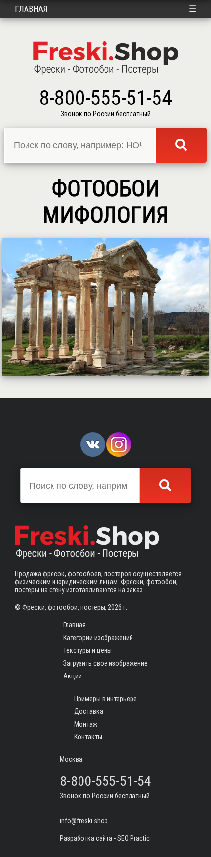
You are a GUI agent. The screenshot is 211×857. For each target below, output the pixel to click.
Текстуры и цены (87, 650)
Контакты (88, 737)
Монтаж (85, 724)
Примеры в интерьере (105, 698)
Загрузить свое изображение (105, 663)
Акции (72, 676)
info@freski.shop (84, 821)
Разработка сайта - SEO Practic (105, 838)
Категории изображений (98, 638)
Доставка (88, 711)
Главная (31, 9)
